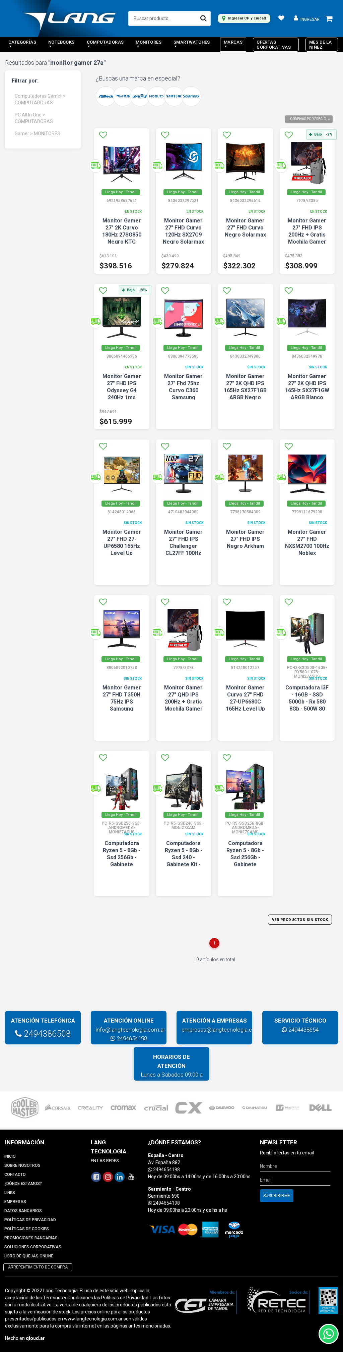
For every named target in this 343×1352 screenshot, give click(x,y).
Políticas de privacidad (30, 1219)
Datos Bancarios (23, 1210)
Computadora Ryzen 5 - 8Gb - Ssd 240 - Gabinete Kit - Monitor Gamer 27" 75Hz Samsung (183, 864)
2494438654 (303, 1029)
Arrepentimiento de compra (38, 1267)
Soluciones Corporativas (32, 1247)
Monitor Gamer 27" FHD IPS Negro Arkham (245, 539)
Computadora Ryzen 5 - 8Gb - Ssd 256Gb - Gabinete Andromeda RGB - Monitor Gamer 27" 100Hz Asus (122, 864)
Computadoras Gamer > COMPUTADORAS (40, 99)
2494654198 (131, 1038)
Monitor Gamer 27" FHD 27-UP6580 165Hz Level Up (121, 542)
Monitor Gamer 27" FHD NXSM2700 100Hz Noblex (307, 542)
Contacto (15, 1174)
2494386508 (46, 1034)
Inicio (10, 1156)
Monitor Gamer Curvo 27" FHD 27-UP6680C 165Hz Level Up (245, 698)
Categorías (22, 42)
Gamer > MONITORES (37, 133)
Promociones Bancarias (31, 1238)
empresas (15, 1201)
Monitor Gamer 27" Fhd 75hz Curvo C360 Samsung (183, 387)
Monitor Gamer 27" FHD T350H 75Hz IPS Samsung (121, 698)
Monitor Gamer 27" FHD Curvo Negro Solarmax (245, 227)
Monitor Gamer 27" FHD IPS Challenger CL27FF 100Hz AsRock (183, 546)
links (9, 1192)
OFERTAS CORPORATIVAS (274, 45)
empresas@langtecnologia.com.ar (224, 1029)
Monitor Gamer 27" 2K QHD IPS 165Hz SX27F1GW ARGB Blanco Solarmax (307, 390)
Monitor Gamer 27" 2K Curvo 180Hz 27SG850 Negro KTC (121, 231)
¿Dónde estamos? (23, 1183)
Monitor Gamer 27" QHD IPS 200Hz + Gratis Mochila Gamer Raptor (183, 701)
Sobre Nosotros (22, 1165)
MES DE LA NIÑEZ (320, 45)
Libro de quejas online (28, 1256)
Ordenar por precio (308, 119)
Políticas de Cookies (26, 1229)
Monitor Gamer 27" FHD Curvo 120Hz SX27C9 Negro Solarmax (183, 231)
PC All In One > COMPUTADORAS (34, 118)
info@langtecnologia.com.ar (130, 1029)
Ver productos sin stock (300, 920)
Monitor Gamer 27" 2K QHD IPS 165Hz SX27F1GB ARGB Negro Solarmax (245, 390)
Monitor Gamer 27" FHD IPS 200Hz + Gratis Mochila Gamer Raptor (307, 234)
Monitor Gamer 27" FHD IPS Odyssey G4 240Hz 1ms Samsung (121, 390)
